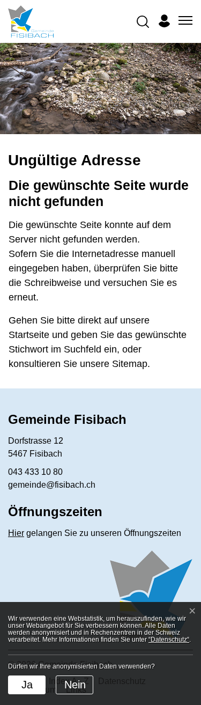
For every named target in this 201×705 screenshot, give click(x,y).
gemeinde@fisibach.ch (51, 484)
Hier (16, 533)
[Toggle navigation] (184, 21)
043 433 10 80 (35, 471)
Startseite (29, 334)
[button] (142, 21)
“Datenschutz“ (168, 639)
